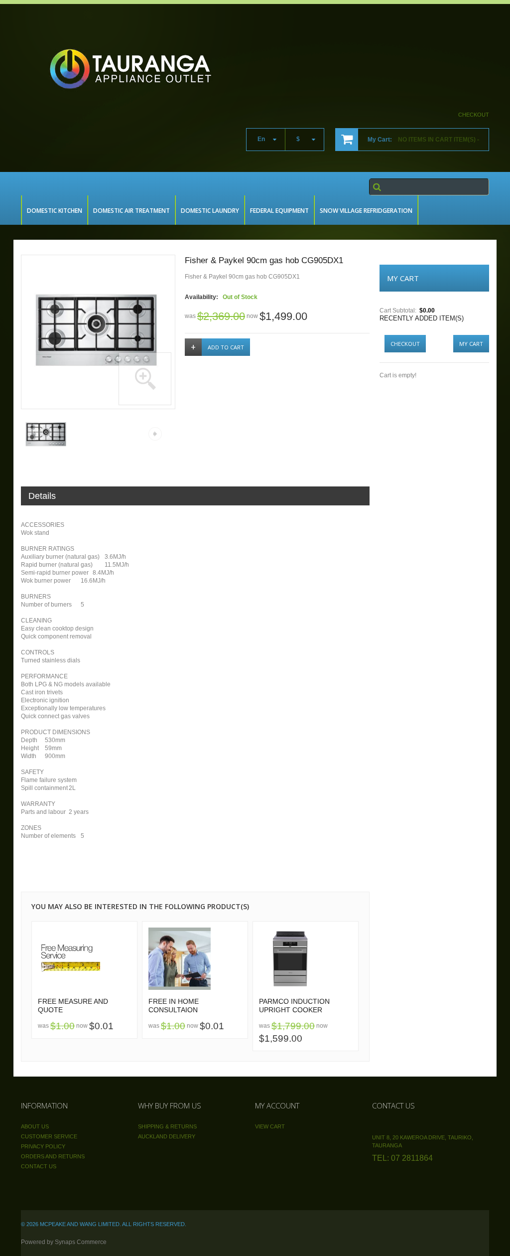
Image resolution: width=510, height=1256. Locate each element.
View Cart (270, 1126)
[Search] (377, 187)
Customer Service (49, 1136)
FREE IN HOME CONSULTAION (173, 1005)
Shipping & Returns (167, 1126)
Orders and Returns (53, 1156)
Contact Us (38, 1166)
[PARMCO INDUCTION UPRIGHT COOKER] (305, 959)
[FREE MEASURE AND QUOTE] (84, 959)
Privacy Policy (43, 1146)
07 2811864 (412, 1158)
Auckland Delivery (166, 1136)
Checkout (473, 115)
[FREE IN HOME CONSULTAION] (195, 959)
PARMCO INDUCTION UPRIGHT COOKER (294, 1005)
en (261, 139)
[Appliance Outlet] (139, 68)
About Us (35, 1126)
